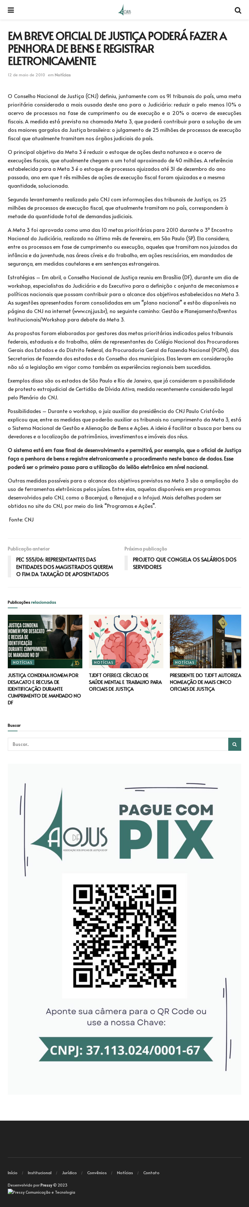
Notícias (63, 75)
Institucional (40, 1173)
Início (13, 1173)
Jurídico (69, 1173)
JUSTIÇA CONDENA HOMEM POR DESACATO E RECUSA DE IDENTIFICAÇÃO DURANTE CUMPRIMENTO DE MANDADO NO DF (44, 689)
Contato (151, 1173)
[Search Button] (234, 744)
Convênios (97, 1173)
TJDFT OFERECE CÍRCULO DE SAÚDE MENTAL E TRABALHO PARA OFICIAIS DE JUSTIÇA (125, 682)
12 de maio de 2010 (26, 75)
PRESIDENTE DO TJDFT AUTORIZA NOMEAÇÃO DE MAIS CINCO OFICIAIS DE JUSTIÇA (205, 682)
